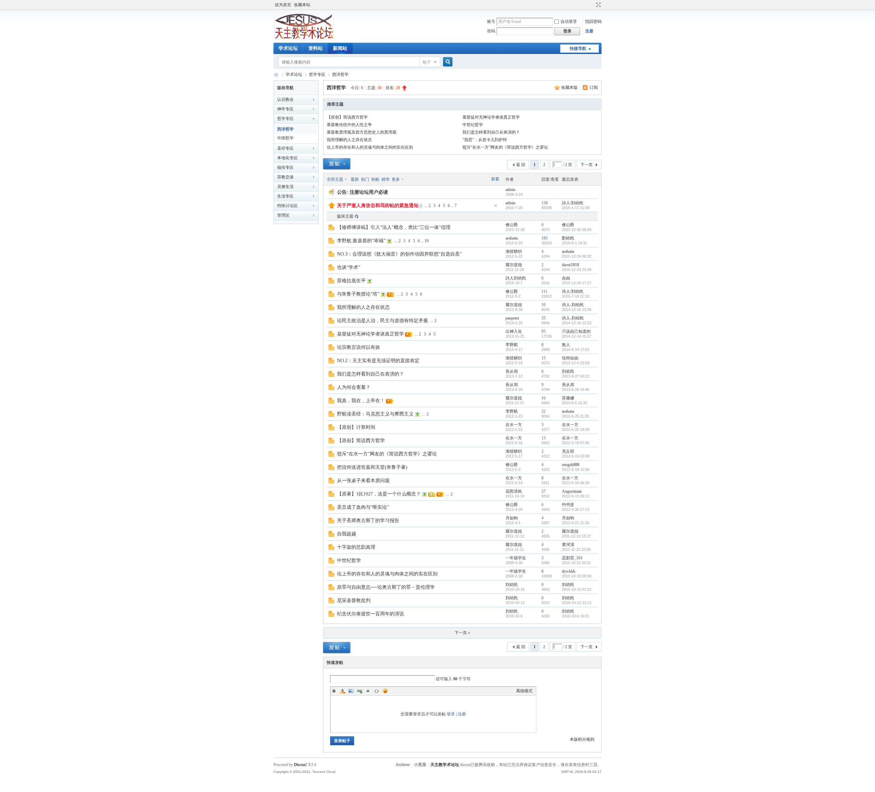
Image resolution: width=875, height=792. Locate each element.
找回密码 (593, 21)
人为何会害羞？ (354, 387)
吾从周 (512, 371)
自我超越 (346, 533)
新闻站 (340, 48)
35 (543, 318)
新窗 (495, 179)
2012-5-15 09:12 (575, 496)
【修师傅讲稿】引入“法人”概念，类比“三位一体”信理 (393, 227)
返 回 (520, 164)
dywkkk (568, 571)
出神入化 (514, 331)
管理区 (283, 215)
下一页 (586, 164)
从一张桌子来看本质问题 (363, 480)
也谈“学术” (348, 267)
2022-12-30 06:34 (576, 230)
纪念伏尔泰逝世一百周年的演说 (370, 613)
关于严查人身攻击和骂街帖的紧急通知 (377, 205)
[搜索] (446, 62)
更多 (396, 179)
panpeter (512, 318)
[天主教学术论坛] (303, 38)
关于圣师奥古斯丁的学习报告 (368, 520)
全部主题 (335, 179)
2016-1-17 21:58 (575, 208)
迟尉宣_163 (572, 558)
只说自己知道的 (576, 331)
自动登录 (569, 21)
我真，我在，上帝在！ (361, 400)
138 (544, 203)
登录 (451, 714)
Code (376, 690)
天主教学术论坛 (276, 75)
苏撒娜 (568, 398)
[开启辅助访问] (592, 5)
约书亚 (568, 504)
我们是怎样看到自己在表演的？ (491, 132)
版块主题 (345, 216)
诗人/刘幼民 (572, 291)
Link (359, 690)
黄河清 (568, 544)
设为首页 (283, 4)
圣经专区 (285, 148)
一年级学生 (516, 558)
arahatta (512, 238)
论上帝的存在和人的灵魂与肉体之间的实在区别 (370, 147)
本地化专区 (287, 157)
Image (351, 690)
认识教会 (285, 99)
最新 (355, 179)
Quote (368, 690)
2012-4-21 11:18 (575, 523)
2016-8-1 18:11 (574, 243)
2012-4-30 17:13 (575, 509)
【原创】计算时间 (356, 427)
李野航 (512, 344)
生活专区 (285, 196)
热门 (365, 179)
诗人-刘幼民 (573, 304)
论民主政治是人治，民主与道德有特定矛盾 (382, 320)
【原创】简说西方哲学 (347, 117)
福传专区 (285, 167)
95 (543, 331)
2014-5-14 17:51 (575, 349)
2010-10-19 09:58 (576, 576)
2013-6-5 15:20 (574, 403)
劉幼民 (568, 238)
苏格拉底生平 (351, 280)
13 (543, 438)
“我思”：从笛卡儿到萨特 (484, 139)
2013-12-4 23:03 (575, 363)
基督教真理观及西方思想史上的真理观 (361, 132)
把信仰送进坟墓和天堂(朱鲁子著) (372, 467)
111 (544, 291)
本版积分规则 (582, 739)
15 (543, 358)
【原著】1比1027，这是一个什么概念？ (379, 493)
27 (543, 491)
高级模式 (524, 690)
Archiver (402, 764)
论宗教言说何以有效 (358, 347)
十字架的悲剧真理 (356, 547)
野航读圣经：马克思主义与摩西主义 (375, 414)
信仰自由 (570, 358)
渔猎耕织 (514, 251)
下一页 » (462, 632)
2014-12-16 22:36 (576, 310)
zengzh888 (570, 464)
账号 (491, 21)
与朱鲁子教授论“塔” (358, 294)
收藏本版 (570, 87)
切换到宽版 (598, 5)
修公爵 (512, 224)
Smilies (385, 690)
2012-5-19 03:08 (575, 456)
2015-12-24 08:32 (576, 256)
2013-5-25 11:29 (575, 416)
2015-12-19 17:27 (576, 283)
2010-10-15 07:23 (576, 589)
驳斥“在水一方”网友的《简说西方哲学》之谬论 (505, 147)
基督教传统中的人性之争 (349, 124)
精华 (385, 179)
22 (543, 411)
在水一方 (514, 424)
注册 (589, 31)
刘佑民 (568, 371)
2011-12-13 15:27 (576, 536)
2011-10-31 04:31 (576, 563)
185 (544, 238)
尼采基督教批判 (358, 600)
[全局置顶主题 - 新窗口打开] (331, 207)
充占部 (568, 451)
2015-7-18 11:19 (575, 296)
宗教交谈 (285, 177)
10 (427, 240)
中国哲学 (285, 138)
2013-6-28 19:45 (575, 389)
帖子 (427, 62)
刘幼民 (512, 584)
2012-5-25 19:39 (575, 429)
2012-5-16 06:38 (575, 483)
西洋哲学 (340, 74)
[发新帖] (336, 163)
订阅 (594, 87)
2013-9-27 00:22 (575, 376)
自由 (566, 278)
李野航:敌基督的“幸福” (361, 240)
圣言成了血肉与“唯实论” (363, 507)
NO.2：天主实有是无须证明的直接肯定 (378, 360)
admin (510, 189)
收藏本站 (302, 4)
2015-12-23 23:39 (576, 270)
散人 (566, 344)
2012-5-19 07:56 (575, 443)
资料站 (315, 48)
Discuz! (300, 764)
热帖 (375, 179)
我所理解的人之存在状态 (349, 139)
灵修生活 (285, 186)
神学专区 (285, 109)
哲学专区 (317, 74)
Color (342, 690)
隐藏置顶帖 (496, 206)
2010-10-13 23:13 (576, 603)
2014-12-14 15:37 (576, 336)
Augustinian (572, 491)
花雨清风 (514, 491)
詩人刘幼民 (516, 278)
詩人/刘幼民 (572, 203)
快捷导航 (578, 48)
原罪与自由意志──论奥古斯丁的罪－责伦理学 (386, 587)
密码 (491, 31)
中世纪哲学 (472, 124)
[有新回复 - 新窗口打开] (331, 229)
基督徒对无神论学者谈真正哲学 (491, 117)
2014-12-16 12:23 (576, 323)
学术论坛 (288, 48)
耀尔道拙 (514, 264)
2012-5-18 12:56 (575, 469)
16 (543, 398)
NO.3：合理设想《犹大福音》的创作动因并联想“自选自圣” (399, 254)
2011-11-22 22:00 (576, 549)
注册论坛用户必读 (369, 192)
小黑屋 (420, 764)
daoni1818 (570, 264)
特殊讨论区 (287, 205)
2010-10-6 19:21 (575, 616)
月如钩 (512, 518)
